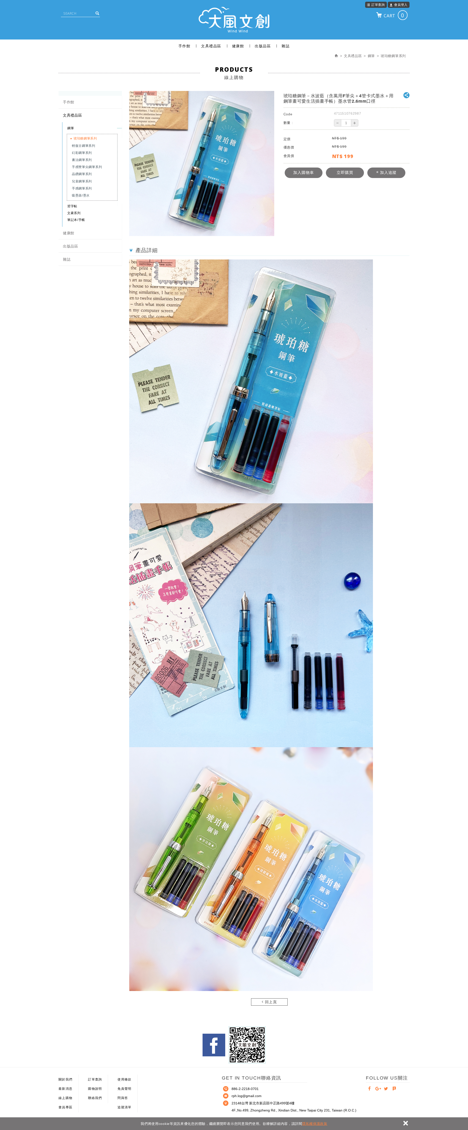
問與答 (122, 1098)
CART (394, 15)
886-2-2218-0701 (245, 1089)
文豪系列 (74, 213)
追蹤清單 (124, 1107)
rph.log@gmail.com (247, 1096)
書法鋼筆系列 (82, 160)
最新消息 (65, 1088)
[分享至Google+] (377, 1089)
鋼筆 (70, 128)
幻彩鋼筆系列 (82, 153)
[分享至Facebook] (369, 1089)
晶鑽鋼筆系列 (82, 174)
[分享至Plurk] (394, 1089)
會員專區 (65, 1107)
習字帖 (72, 206)
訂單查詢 (378, 4)
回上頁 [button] (270, 1002)
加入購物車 (303, 172)
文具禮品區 (211, 46)
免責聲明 (124, 1088)
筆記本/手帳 (76, 220)
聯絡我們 (95, 1098)
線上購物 (65, 1098)
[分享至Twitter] (386, 1089)
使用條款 (124, 1079)
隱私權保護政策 (314, 1124)
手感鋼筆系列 (82, 188)
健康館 (238, 46)
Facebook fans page (214, 1045)
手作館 (184, 46)
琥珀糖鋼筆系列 (85, 138)
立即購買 (345, 172)
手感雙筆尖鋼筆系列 (87, 167)
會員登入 (401, 4)
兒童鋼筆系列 (82, 181)
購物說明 (95, 1088)
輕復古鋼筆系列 (83, 146)
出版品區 (263, 46)
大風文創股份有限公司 (234, 19)
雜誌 (286, 46)
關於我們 (65, 1079)
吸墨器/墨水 (81, 195)
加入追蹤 (388, 172)
